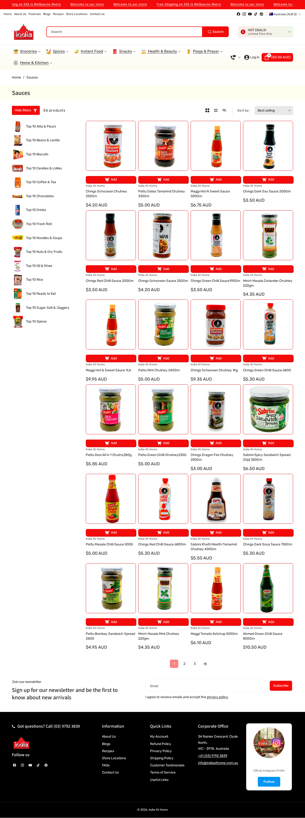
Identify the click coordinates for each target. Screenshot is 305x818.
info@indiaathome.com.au (218, 763)
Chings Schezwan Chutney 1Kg (214, 370)
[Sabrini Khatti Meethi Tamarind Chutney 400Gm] (216, 499)
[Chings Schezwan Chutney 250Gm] (111, 146)
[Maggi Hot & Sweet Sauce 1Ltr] (111, 324)
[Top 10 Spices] (18, 322)
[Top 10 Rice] (18, 280)
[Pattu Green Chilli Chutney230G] (163, 409)
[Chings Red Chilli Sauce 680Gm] (163, 499)
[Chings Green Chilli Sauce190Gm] (216, 235)
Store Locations (114, 758)
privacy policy (217, 697)
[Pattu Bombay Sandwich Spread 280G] (111, 588)
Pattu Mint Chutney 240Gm (159, 370)
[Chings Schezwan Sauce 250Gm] (163, 235)
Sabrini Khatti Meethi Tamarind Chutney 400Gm (214, 546)
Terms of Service (163, 772)
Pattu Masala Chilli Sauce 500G (109, 544)
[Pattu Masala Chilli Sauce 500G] (111, 499)
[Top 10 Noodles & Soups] (18, 238)
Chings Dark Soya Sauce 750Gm (267, 544)
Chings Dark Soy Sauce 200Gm (267, 191)
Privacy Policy (161, 751)
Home (16, 77)
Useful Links (159, 780)
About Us (109, 737)
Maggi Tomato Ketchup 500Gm (214, 634)
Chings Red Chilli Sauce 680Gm (162, 544)
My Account (159, 737)
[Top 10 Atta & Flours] (18, 126)
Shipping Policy (161, 758)
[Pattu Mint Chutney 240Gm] (163, 324)
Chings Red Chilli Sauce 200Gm (109, 281)
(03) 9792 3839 (67, 726)
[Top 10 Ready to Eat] (18, 294)
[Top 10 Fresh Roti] (18, 224)
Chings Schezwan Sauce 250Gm (163, 281)
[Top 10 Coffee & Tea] (18, 182)
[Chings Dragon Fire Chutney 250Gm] (216, 409)
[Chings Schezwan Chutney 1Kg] (216, 324)
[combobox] (137, 31)
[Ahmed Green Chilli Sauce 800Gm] (268, 588)
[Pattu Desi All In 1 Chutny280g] (111, 409)
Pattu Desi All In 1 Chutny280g (109, 455)
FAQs (106, 765)
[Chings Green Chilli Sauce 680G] (268, 324)
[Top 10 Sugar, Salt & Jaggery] (18, 307)
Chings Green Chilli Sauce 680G (267, 370)
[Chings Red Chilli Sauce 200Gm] (111, 235)
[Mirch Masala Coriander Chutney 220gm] (268, 235)
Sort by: (243, 110)
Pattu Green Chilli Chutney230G (162, 455)
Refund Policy (160, 744)
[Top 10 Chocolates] (18, 196)
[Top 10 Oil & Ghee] (18, 266)
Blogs (106, 744)
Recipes (108, 751)
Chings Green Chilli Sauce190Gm (215, 281)
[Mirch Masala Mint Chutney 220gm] (163, 588)
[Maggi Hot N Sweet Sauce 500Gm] (216, 146)
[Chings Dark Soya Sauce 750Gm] (268, 499)
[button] (277, 57)
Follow (269, 782)
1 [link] (174, 664)
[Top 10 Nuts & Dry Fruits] (18, 252)
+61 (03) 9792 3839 (212, 756)
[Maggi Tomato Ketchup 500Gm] (216, 588)
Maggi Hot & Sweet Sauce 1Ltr (108, 370)
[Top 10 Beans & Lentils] (18, 140)
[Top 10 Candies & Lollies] (18, 168)
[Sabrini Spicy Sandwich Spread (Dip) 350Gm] (268, 409)
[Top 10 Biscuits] (18, 154)
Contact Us (110, 772)
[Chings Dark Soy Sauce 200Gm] (268, 146)
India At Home (158, 809)
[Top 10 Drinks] (18, 210)
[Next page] (205, 664)
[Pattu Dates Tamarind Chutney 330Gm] (163, 146)
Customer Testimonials (167, 765)
